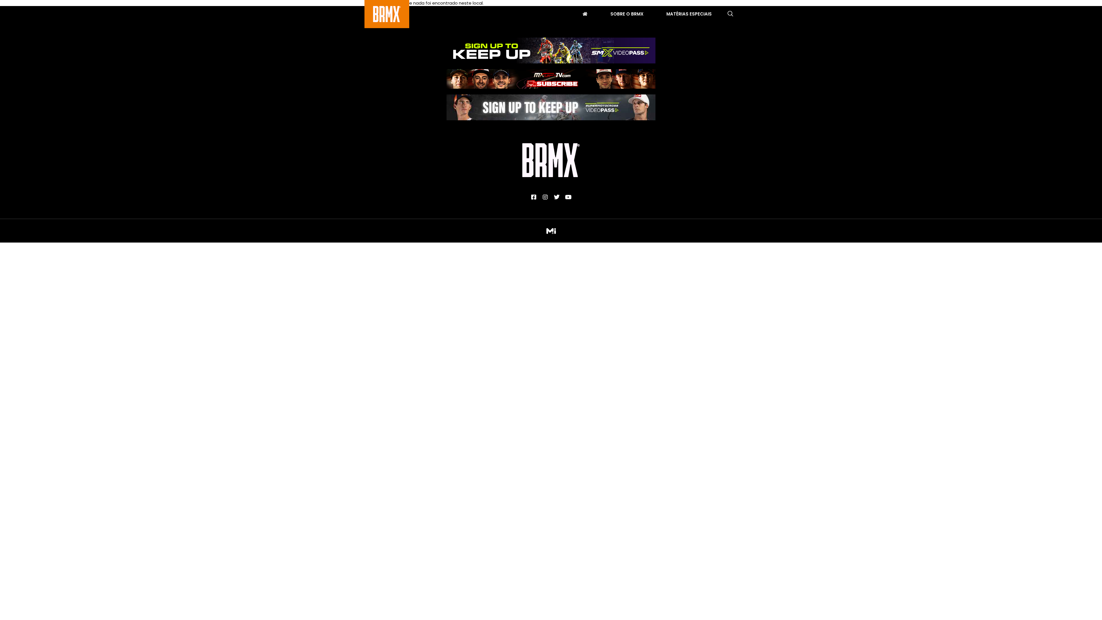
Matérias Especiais (689, 14)
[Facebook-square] (534, 197)
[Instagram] (545, 197)
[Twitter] (557, 197)
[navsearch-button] (730, 14)
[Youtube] (568, 197)
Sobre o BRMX (626, 14)
